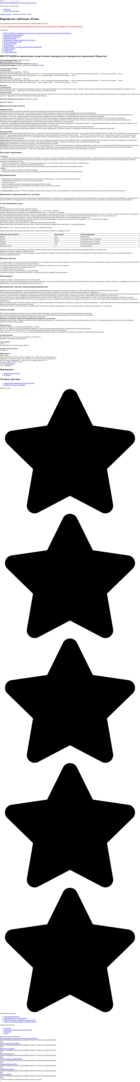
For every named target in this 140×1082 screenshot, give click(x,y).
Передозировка (9, 45)
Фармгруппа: (8, 50)
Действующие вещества (11, 1016)
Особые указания (9, 48)
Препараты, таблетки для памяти (14, 385)
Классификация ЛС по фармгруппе (15, 1018)
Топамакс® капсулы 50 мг (8, 1064)
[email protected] (10, 364)
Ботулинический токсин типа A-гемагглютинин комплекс (19, 1038)
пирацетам (34, 63)
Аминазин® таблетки (7, 1069)
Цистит (6, 1033)
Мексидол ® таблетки (7, 1048)
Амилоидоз (7, 1028)
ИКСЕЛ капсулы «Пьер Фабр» (10, 1043)
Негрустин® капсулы (7, 1054)
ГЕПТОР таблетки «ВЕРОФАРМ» (11, 1059)
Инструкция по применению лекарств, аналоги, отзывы (18, 3)
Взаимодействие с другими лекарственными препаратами (23, 47)
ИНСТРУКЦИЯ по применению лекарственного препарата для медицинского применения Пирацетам (37, 33)
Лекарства (7, 9)
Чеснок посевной (5, 1074)
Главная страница (6, 14)
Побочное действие (10, 43)
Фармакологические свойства (13, 35)
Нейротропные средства (12, 373)
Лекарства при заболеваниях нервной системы (19, 383)
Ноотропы (7, 375)
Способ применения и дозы (13, 42)
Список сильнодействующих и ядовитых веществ (20, 1022)
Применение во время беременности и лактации (19, 40)
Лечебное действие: (10, 52)
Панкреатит (8, 1031)
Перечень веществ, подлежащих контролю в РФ (19, 1020)
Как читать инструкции (11, 11)
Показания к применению (12, 36)
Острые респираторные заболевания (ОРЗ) (18, 1030)
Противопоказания (10, 38)
